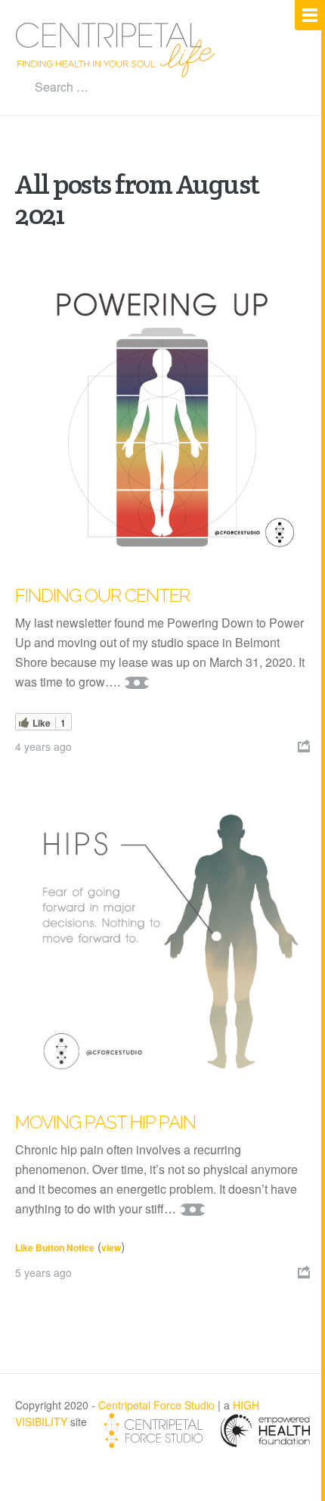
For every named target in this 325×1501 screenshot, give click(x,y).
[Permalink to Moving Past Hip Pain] (162, 941)
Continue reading (137, 683)
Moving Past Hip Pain (105, 1122)
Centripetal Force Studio (156, 1404)
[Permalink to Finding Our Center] (162, 414)
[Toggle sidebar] (310, 15)
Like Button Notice (54, 1247)
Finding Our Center (102, 595)
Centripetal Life (116, 50)
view (111, 1247)
